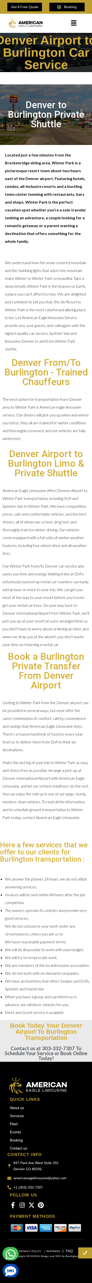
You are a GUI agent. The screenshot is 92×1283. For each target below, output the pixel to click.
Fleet (14, 1124)
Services (17, 1116)
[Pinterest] (41, 1205)
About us (17, 1108)
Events (15, 1132)
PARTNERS (53, 1251)
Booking (16, 1140)
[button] (74, 23)
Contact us (18, 1148)
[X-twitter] (31, 1205)
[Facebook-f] (13, 1205)
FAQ (69, 1251)
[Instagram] (22, 1205)
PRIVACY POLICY (30, 1251)
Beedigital (72, 1256)
